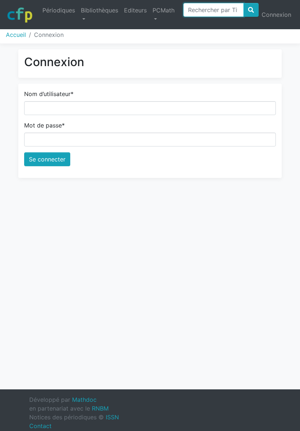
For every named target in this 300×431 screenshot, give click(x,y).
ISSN (112, 417)
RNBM (100, 408)
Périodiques (58, 10)
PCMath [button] (164, 10)
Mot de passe (44, 125)
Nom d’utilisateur (49, 94)
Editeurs (135, 10)
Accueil (16, 34)
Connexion (276, 14)
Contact (40, 426)
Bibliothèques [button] (99, 10)
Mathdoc (84, 399)
